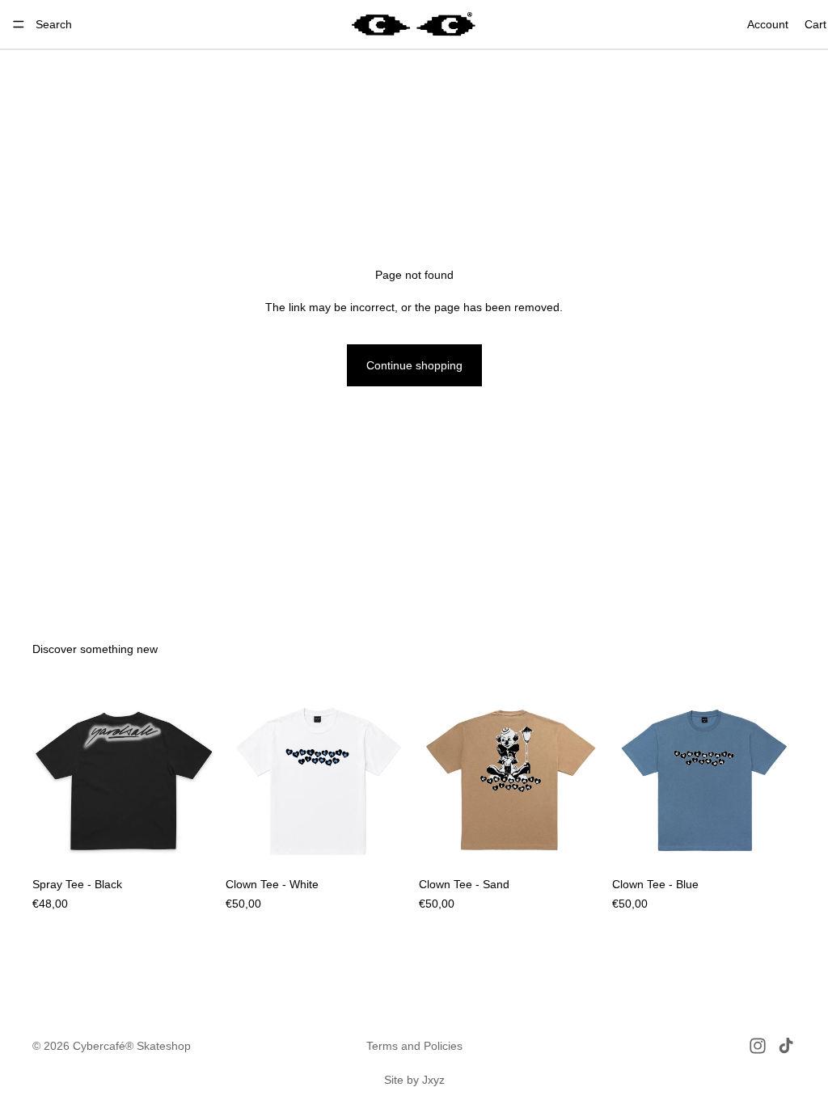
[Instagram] (757, 1046)
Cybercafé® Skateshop (132, 1045)
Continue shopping (414, 365)
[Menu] (18, 24)
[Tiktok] (786, 1046)
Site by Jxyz (414, 1079)
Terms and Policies (414, 1045)
